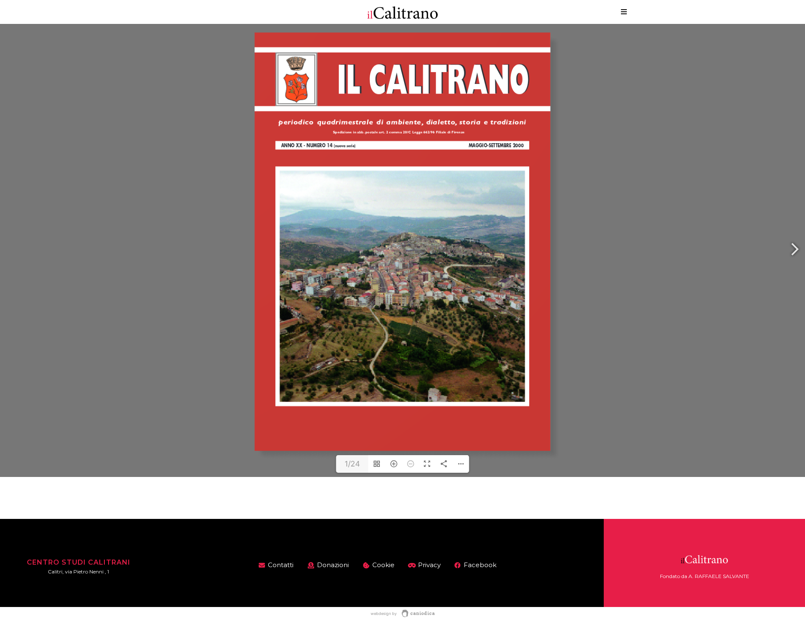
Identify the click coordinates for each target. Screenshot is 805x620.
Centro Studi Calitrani (78, 562)
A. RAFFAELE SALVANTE (718, 576)
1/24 (352, 463)
